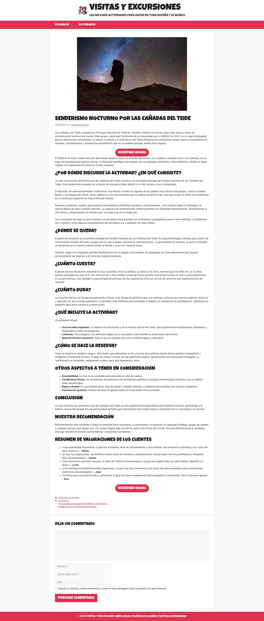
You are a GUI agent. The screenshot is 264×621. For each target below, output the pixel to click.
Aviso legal (123, 616)
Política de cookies (144, 616)
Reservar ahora (132, 152)
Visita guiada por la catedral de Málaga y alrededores (82, 503)
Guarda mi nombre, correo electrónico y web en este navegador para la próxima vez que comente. (112, 588)
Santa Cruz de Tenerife (68, 497)
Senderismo (63, 500)
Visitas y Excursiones (135, 8)
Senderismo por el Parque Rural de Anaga (77, 506)
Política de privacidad (172, 616)
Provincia (62, 24)
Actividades (87, 24)
